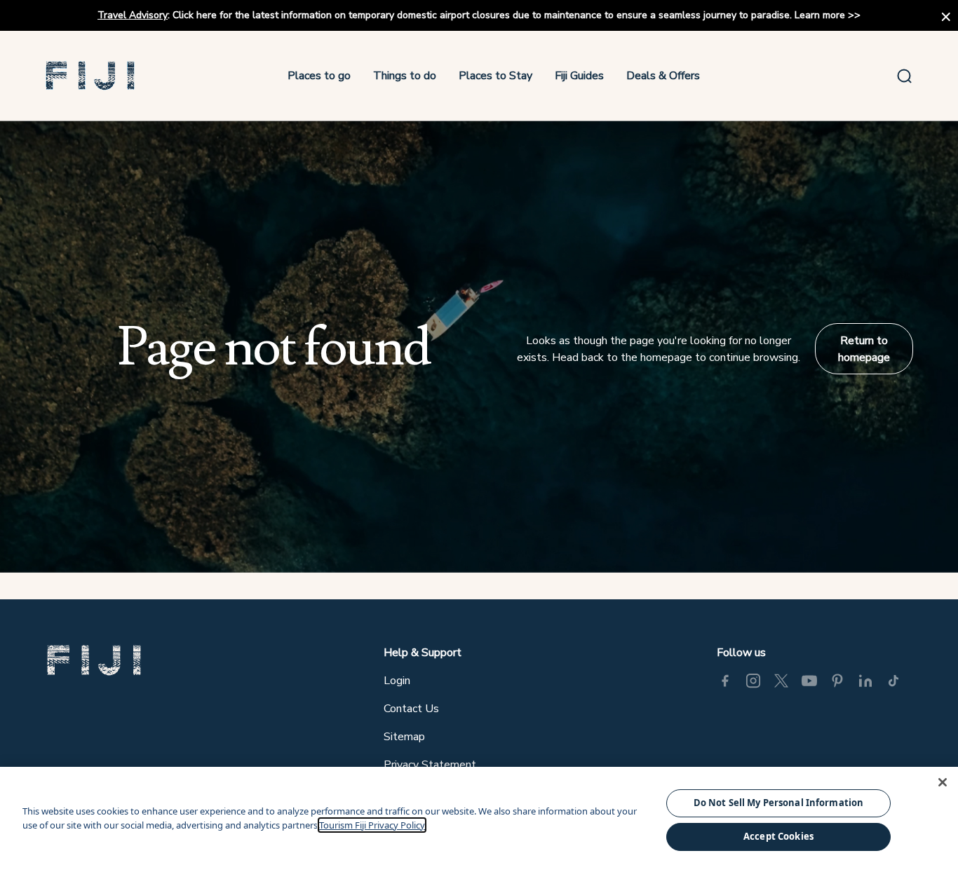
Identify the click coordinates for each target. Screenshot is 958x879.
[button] (90, 75)
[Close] (942, 782)
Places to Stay (495, 75)
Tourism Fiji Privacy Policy (372, 825)
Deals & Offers (663, 75)
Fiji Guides (579, 75)
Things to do (404, 75)
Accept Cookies (778, 836)
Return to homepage (864, 349)
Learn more (820, 15)
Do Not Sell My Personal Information (779, 802)
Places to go (319, 75)
